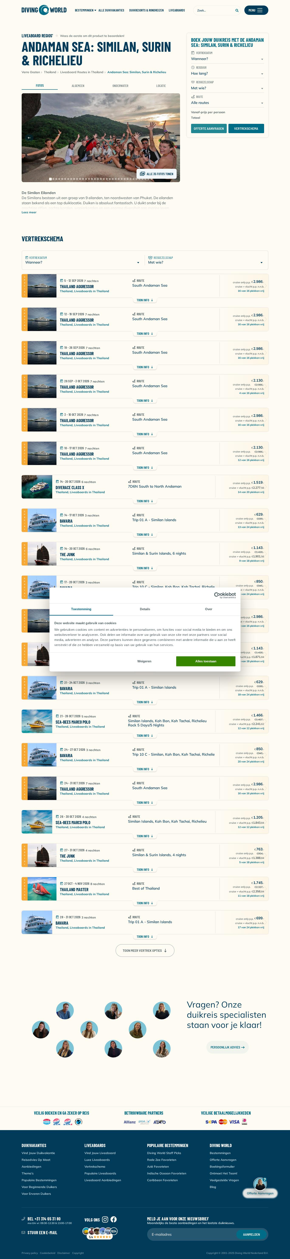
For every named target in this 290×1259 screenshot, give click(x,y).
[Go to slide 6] (65, 179)
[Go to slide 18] (101, 179)
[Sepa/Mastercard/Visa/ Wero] (227, 1122)
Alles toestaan (205, 661)
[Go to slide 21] (110, 179)
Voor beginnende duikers (39, 1187)
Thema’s (28, 1173)
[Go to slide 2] (53, 179)
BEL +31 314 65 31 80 (44, 1218)
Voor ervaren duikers (36, 1193)
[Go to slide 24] (119, 179)
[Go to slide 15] (92, 179)
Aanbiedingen (31, 1166)
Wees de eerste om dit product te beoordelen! (92, 36)
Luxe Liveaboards (97, 1159)
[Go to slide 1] (50, 179)
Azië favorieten (158, 1166)
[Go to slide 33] (145, 179)
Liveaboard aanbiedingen (102, 1180)
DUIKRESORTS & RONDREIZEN (146, 10)
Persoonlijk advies (225, 1047)
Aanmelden (251, 1234)
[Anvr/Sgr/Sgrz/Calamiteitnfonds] (62, 1122)
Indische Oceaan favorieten (166, 1173)
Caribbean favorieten (162, 1180)
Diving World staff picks (164, 1153)
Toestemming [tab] (81, 609)
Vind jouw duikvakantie (38, 1153)
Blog (213, 1187)
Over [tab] (208, 609)
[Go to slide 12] (83, 179)
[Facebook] (113, 1219)
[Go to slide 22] (113, 179)
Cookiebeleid (47, 1253)
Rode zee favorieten (161, 1159)
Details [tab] (145, 609)
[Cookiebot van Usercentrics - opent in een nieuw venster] (217, 595)
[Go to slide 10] (77, 179)
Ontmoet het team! (223, 1173)
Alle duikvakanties (111, 10)
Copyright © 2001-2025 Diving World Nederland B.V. (237, 1253)
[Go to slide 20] (107, 179)
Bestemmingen (220, 1153)
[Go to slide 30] (136, 179)
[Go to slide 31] (139, 179)
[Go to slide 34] (148, 179)
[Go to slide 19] (104, 179)
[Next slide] (172, 137)
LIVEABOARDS (177, 10)
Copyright (78, 1253)
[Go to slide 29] (133, 179)
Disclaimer (63, 1253)
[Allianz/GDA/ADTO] (145, 1122)
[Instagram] (105, 1219)
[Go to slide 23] (116, 179)
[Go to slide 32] (142, 179)
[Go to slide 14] (89, 179)
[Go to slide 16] (95, 179)
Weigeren (144, 661)
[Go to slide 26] (124, 179)
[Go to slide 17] (98, 179)
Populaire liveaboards (100, 1173)
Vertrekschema (246, 128)
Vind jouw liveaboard (100, 1153)
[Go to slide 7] (68, 179)
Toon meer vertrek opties (142, 950)
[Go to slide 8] (71, 179)
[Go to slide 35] (151, 179)
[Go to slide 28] (130, 179)
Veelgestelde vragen (224, 1180)
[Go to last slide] (29, 137)
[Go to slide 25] (121, 179)
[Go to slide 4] (59, 179)
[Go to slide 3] (56, 179)
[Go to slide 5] (62, 179)
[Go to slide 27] (127, 179)
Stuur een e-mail (42, 1232)
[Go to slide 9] (74, 179)
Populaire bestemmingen (39, 1180)
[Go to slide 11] (80, 179)
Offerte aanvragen (209, 128)
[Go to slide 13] (86, 179)
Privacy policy (30, 1253)
